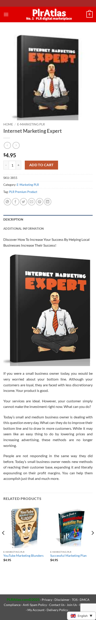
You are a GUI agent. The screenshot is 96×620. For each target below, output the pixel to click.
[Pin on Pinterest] (39, 201)
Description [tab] (13, 219)
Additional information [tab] (23, 228)
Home (8, 124)
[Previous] (3, 541)
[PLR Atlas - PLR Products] (48, 14)
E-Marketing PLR (31, 124)
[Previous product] (16, 145)
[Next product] (7, 145)
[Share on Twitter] (23, 201)
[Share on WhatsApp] (7, 201)
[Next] (92, 541)
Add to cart (41, 165)
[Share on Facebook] (15, 201)
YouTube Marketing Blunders (23, 555)
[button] (6, 14)
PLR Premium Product (23, 192)
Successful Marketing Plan (68, 555)
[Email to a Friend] (31, 201)
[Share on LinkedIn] (47, 201)
